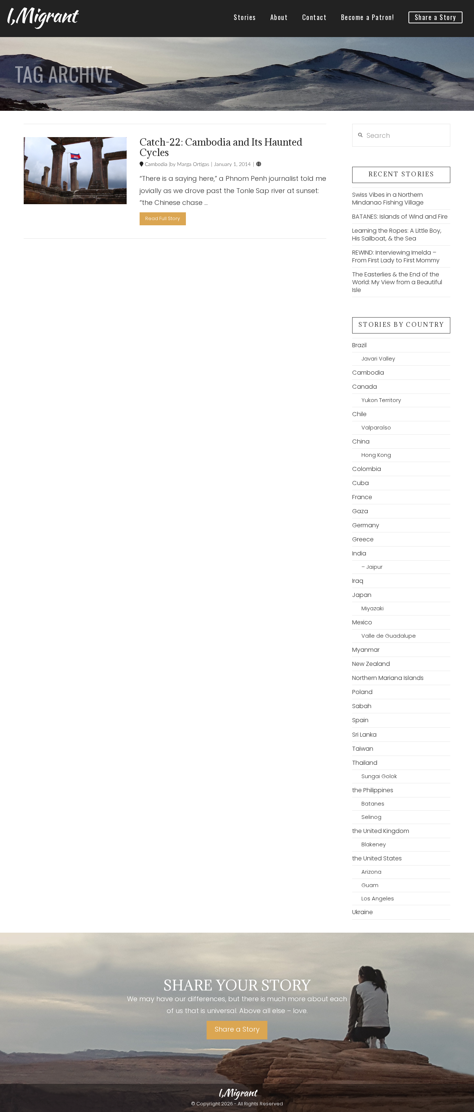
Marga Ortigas (192, 164)
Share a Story (237, 1029)
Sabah (361, 706)
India (359, 553)
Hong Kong (376, 455)
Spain (360, 720)
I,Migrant (40, 15)
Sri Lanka (364, 734)
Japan (361, 595)
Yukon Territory (381, 400)
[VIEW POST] (75, 170)
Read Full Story (162, 218)
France (362, 497)
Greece (363, 539)
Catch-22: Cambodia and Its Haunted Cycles (221, 147)
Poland (362, 692)
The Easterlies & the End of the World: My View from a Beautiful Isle (397, 282)
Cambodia (155, 164)
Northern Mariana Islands (388, 678)
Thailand (364, 763)
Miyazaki (372, 608)
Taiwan (362, 748)
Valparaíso (376, 427)
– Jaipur (371, 567)
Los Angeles (377, 898)
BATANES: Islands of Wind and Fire (400, 216)
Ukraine (362, 912)
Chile (359, 414)
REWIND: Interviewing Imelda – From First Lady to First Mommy (396, 256)
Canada (364, 386)
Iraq (357, 581)
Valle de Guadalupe (388, 636)
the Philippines (372, 790)
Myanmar (366, 649)
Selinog (371, 817)
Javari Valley (378, 358)
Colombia (366, 469)
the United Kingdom (380, 831)
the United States (377, 858)
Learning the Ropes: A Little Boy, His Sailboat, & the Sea (396, 234)
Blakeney (373, 844)
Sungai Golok (379, 776)
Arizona (371, 872)
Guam (369, 885)
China (361, 441)
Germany (365, 525)
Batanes (372, 803)
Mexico (362, 622)
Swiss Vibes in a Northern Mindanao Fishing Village (388, 198)
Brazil (359, 345)
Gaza (360, 511)
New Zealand (371, 664)
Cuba (360, 483)
